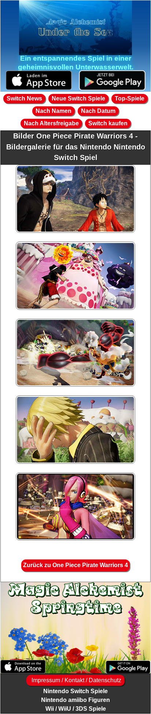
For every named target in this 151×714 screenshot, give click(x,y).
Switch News (24, 98)
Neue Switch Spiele (78, 98)
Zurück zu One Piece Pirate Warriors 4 (75, 565)
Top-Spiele (129, 98)
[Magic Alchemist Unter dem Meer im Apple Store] (39, 80)
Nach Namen (53, 111)
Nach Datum (98, 111)
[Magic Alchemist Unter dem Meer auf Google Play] (112, 80)
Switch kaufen (108, 123)
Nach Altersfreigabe (51, 123)
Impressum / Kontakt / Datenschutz (75, 680)
